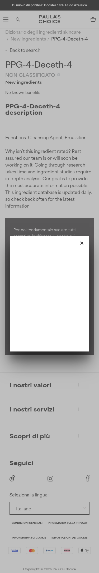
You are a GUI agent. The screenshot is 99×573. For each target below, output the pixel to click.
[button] (81, 242)
